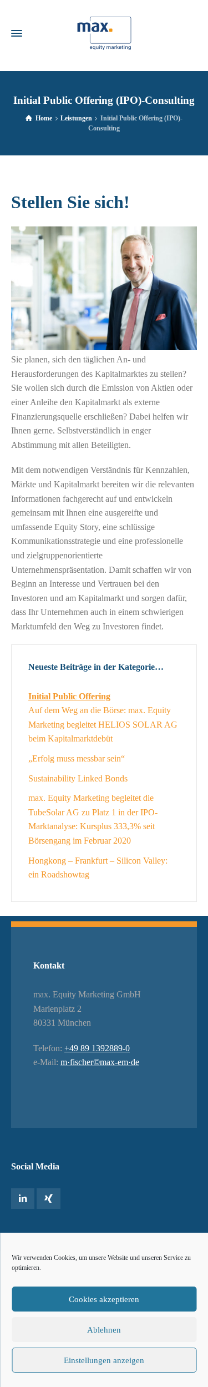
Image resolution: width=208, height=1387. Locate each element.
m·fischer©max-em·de (99, 1062)
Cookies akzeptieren (104, 1299)
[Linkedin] (22, 1198)
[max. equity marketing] (104, 33)
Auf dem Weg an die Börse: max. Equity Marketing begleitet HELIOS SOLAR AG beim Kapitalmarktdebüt (102, 724)
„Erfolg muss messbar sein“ (76, 758)
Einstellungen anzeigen (104, 1360)
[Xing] (48, 1198)
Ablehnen (104, 1329)
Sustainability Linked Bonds (78, 778)
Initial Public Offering (69, 696)
